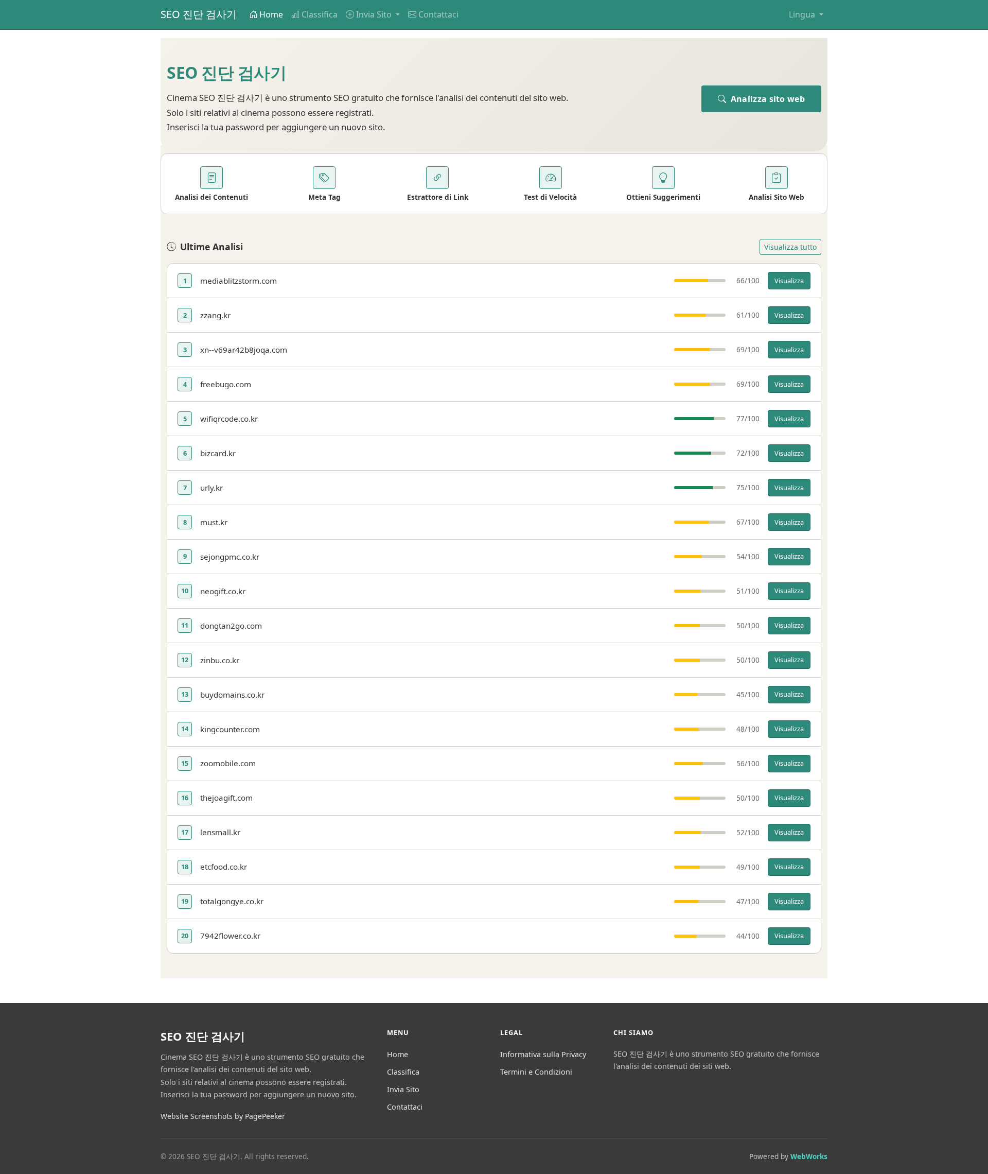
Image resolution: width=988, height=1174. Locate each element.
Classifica (320, 14)
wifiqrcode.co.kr (229, 418)
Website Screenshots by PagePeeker (223, 1116)
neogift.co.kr (222, 591)
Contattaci (438, 14)
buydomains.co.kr (232, 694)
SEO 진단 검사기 (199, 14)
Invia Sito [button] (375, 14)
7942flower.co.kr (230, 935)
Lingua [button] (803, 14)
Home (271, 14)
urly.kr (211, 487)
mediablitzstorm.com (238, 280)
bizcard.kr (218, 453)
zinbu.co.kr (219, 660)
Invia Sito (403, 1089)
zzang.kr (215, 315)
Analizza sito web (767, 99)
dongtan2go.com (231, 625)
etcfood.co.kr (223, 866)
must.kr (213, 522)
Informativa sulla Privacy (543, 1054)
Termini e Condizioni (536, 1072)
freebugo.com (225, 384)
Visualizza (789, 280)
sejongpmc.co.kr (229, 556)
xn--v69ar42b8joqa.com (243, 349)
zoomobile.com (228, 763)
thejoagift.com (226, 797)
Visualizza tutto (790, 247)
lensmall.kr (220, 832)
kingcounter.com (230, 729)
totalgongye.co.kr (231, 901)
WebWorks (808, 1156)
